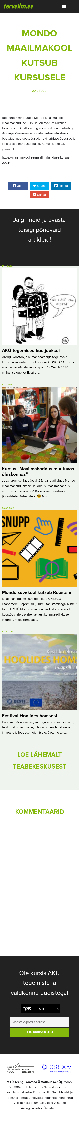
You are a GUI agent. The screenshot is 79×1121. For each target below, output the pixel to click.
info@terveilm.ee (49, 1087)
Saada (41, 194)
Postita (63, 185)
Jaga (19, 185)
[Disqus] (39, 875)
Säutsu (41, 185)
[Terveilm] (18, 5)
